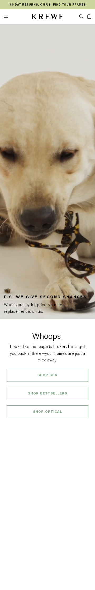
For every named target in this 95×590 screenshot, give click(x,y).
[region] (47, 5)
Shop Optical (47, 412)
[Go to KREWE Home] (47, 17)
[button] (81, 16)
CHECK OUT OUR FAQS (47, 426)
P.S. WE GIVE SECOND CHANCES (45, 297)
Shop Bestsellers (47, 393)
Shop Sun (47, 375)
